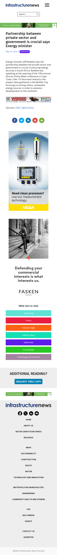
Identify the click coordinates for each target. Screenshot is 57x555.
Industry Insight (28, 328)
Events (28, 320)
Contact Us (28, 531)
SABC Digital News (24, 107)
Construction (28, 459)
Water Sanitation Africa (29, 431)
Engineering (29, 313)
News (28, 447)
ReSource (28, 437)
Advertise (28, 537)
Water (28, 471)
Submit (37, 14)
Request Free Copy (28, 381)
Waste (28, 465)
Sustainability (28, 349)
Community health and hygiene (28, 499)
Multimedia (25, 51)
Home (28, 419)
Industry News (28, 335)
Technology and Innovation (28, 357)
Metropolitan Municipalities (28, 487)
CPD (28, 509)
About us (28, 425)
